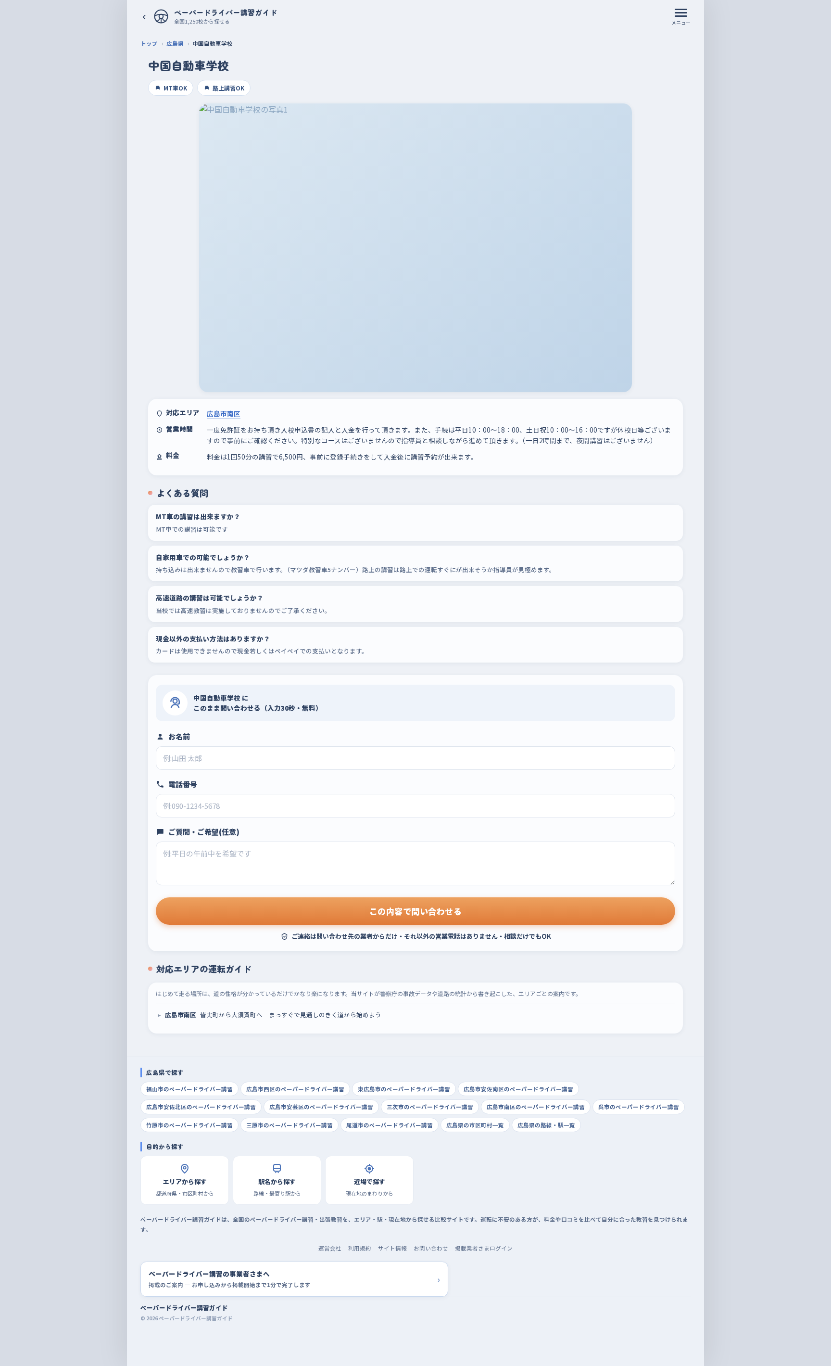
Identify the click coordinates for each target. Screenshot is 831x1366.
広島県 (175, 43)
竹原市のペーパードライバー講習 (189, 1125)
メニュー (681, 22)
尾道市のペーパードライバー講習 (389, 1125)
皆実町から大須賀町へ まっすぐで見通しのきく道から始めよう (273, 1014)
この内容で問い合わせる (415, 911)
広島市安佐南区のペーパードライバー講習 (518, 1089)
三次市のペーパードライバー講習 (430, 1107)
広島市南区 (223, 413)
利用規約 (359, 1248)
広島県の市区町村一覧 (475, 1125)
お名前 (179, 736)
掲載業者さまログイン (484, 1248)
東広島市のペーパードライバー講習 (404, 1089)
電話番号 (182, 784)
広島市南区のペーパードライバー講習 (536, 1107)
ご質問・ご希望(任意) (203, 832)
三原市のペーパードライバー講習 (289, 1125)
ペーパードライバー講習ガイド (184, 1307)
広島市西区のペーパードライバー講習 (295, 1089)
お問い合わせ (431, 1248)
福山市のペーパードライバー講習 (189, 1089)
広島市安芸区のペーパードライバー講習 (321, 1107)
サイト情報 (392, 1248)
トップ (149, 43)
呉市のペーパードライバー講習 (638, 1107)
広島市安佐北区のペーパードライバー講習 (201, 1107)
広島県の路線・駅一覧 (546, 1125)
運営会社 (329, 1248)
